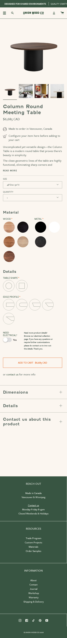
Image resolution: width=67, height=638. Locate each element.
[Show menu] (6, 13)
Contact (33, 584)
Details (10, 405)
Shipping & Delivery (33, 601)
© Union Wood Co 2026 (34, 632)
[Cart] (62, 13)
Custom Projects (33, 542)
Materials (33, 547)
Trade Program (33, 538)
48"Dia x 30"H (13, 184)
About (33, 580)
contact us (36, 345)
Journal (33, 589)
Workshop (33, 593)
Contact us (33, 505)
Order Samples (33, 551)
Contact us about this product (27, 421)
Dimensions (15, 392)
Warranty (34, 597)
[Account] (54, 13)
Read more (10, 170)
